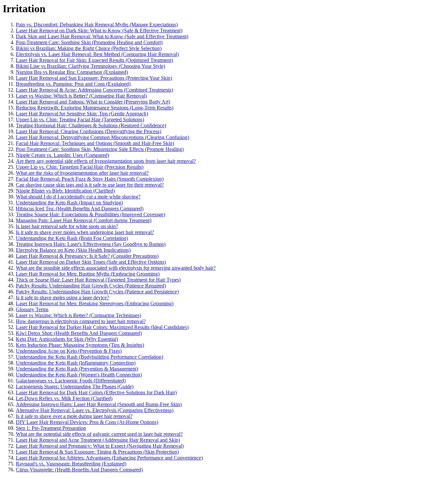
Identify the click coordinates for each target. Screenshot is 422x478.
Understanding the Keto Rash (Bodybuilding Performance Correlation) (89, 357)
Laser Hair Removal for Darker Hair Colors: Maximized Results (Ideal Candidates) (102, 327)
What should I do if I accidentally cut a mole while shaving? (78, 196)
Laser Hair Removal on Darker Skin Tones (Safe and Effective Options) (91, 262)
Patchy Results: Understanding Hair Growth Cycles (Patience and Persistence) (97, 291)
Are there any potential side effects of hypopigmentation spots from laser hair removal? (106, 161)
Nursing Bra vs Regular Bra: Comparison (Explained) (72, 72)
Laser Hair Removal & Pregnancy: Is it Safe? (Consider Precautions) (87, 256)
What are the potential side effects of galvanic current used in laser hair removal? (99, 434)
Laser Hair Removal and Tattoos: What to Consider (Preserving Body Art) (93, 102)
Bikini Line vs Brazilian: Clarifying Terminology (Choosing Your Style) (90, 66)
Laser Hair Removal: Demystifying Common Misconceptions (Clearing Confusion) (102, 137)
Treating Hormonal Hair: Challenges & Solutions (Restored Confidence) (91, 125)
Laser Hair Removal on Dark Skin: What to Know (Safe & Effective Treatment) (99, 30)
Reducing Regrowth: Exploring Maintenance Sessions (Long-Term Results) (94, 107)
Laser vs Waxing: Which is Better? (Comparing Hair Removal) (81, 96)
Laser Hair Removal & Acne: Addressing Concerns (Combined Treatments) (94, 90)
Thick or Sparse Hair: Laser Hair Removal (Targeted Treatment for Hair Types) (98, 280)
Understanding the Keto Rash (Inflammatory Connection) (76, 363)
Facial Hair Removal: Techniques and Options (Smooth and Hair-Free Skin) (95, 143)
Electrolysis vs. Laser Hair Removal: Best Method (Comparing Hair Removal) (97, 54)
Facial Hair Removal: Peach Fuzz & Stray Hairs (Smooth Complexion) (90, 179)
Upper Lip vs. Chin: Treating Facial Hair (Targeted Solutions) (80, 119)
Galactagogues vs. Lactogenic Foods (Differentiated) (71, 380)
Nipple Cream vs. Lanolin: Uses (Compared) (62, 155)
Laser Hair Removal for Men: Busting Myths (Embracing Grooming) (88, 274)
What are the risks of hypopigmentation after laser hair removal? (82, 173)
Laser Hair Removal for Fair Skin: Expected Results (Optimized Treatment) (94, 60)
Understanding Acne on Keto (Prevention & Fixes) (69, 351)
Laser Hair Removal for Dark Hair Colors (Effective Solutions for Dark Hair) (96, 392)
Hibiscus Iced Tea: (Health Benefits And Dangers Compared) (79, 208)
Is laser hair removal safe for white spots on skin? (67, 226)
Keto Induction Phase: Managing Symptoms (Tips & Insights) (80, 345)
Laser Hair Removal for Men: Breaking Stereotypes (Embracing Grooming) (94, 303)
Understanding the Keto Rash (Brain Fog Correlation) (72, 238)
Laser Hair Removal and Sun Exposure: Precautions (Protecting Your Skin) (94, 78)
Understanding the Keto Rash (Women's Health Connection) (79, 374)
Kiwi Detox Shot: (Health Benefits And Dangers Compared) (79, 333)
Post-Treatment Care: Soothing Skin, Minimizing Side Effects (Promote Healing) (100, 149)
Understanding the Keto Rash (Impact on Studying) (69, 202)
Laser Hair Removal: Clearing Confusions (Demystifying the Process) (88, 131)
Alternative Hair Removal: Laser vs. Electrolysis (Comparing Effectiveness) (94, 410)
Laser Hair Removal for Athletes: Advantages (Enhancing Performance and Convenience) (109, 458)
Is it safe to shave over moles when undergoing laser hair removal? (85, 232)
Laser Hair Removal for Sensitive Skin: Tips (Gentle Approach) (82, 113)
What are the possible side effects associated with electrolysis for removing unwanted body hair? (116, 268)
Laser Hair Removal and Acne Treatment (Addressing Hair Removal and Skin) (98, 440)
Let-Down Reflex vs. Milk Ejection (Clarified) (64, 398)
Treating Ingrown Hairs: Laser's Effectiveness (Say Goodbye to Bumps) (91, 244)
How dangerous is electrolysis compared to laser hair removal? (81, 321)
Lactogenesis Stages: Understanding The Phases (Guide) (75, 386)
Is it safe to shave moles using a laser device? (62, 297)
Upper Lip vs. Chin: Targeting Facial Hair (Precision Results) (79, 167)
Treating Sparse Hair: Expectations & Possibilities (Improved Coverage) (90, 214)
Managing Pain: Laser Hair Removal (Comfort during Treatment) (83, 220)
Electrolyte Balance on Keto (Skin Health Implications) (73, 250)
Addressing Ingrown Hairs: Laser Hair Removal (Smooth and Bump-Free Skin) (99, 404)
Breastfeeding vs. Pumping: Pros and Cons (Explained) (73, 84)
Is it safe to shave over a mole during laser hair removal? (74, 416)
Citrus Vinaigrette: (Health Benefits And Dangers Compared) (79, 469)
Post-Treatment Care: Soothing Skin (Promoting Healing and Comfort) (89, 42)
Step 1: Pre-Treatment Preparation (51, 428)
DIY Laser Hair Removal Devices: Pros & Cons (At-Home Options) (87, 422)
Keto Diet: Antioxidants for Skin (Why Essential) (67, 339)
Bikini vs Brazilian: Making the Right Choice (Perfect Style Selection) (89, 48)
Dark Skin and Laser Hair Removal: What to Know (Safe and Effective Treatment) (102, 36)
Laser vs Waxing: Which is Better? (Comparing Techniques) (78, 315)
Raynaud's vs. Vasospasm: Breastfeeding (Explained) (71, 463)
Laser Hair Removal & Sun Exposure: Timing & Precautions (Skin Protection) (97, 452)
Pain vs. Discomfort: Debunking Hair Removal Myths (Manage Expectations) (97, 24)
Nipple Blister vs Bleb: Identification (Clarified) (65, 191)
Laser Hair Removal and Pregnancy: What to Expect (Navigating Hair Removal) (100, 446)
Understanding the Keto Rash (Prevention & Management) (77, 369)
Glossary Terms (32, 309)
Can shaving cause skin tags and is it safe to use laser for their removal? (90, 185)
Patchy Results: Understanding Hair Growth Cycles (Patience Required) (91, 285)
